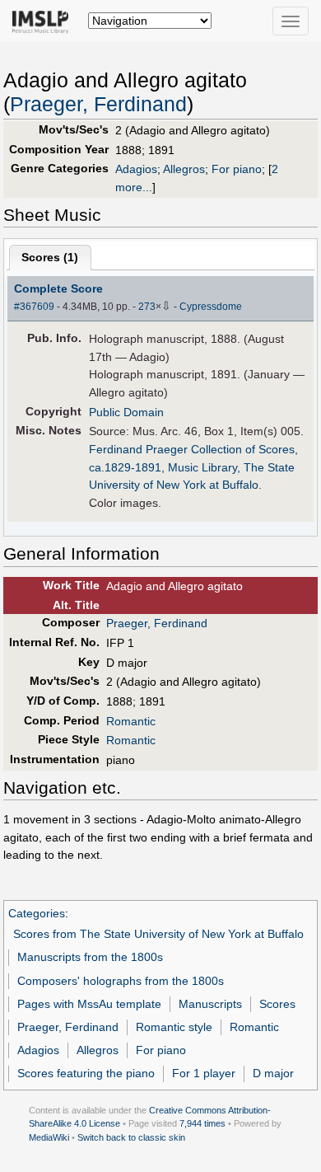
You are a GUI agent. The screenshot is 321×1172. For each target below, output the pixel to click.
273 (147, 306)
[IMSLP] (44, 20)
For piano (237, 169)
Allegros (184, 169)
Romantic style (174, 1027)
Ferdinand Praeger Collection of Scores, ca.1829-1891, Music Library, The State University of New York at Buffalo (193, 467)
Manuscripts (210, 1003)
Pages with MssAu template (89, 1003)
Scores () (49, 257)
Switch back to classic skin (131, 1137)
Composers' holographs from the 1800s (120, 980)
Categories (36, 913)
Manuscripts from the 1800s (90, 956)
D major (273, 1073)
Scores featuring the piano (86, 1073)
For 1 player (203, 1073)
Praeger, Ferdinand (98, 104)
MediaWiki (49, 1137)
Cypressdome (210, 306)
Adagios (136, 169)
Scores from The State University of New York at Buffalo (158, 933)
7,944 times (202, 1123)
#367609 (34, 306)
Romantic (131, 721)
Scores (277, 1003)
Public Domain (126, 412)
